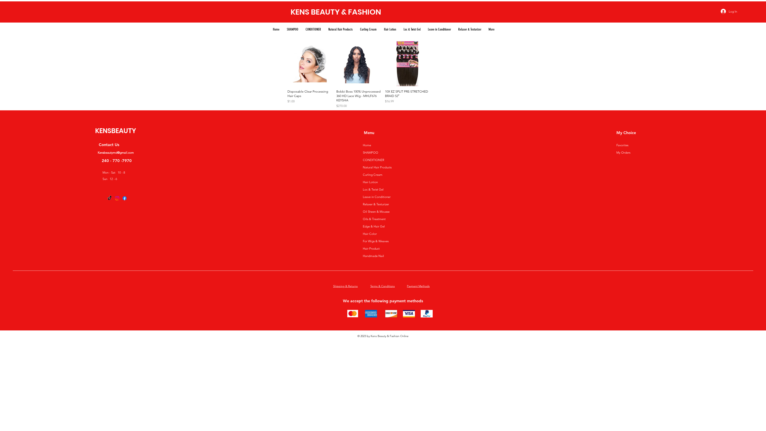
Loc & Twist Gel (373, 189)
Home (367, 145)
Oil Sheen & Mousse (376, 212)
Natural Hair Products (377, 167)
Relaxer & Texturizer (376, 204)
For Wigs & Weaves (376, 241)
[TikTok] (110, 198)
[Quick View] (309, 63)
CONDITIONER (373, 160)
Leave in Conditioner (377, 197)
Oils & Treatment (374, 219)
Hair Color (370, 234)
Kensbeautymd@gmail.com (116, 152)
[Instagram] (117, 198)
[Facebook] (124, 198)
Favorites (622, 145)
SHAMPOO (370, 152)
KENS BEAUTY (315, 12)
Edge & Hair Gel (374, 226)
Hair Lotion (370, 182)
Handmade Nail (373, 256)
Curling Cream (372, 175)
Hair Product (371, 248)
